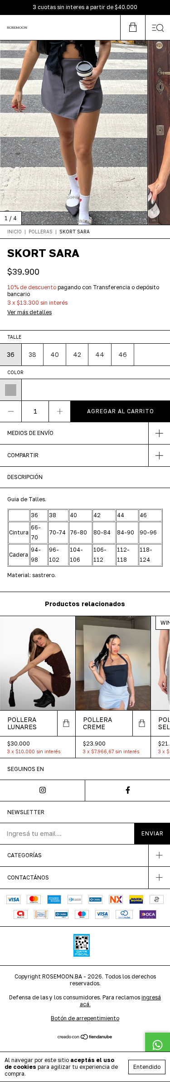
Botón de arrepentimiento (85, 1018)
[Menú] (157, 27)
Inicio (14, 231)
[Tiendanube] (85, 1038)
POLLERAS (41, 231)
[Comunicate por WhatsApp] (157, 1044)
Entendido (146, 1066)
